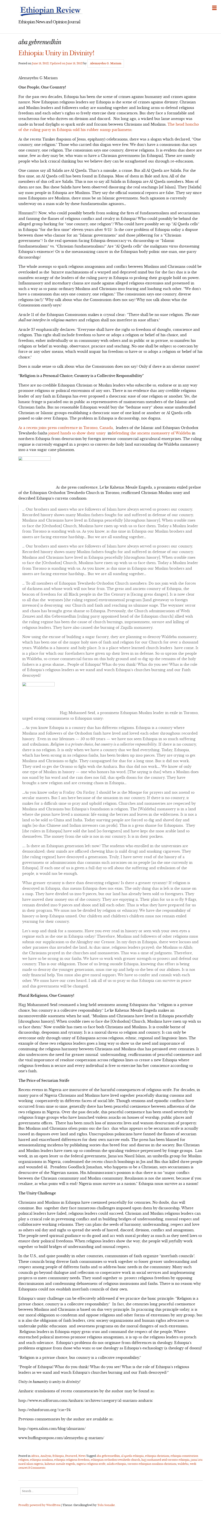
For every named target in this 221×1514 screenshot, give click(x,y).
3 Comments (36, 1467)
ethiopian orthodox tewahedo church (115, 1459)
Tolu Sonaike (106, 1505)
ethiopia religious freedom (72, 1459)
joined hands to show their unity (77, 433)
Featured (71, 1455)
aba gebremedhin (108, 1455)
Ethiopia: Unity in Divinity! (56, 53)
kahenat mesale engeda (60, 1463)
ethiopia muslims (41, 1459)
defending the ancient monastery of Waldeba (151, 433)
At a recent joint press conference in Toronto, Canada (65, 428)
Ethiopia (58, 1455)
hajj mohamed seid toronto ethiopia (165, 1459)
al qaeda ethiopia (132, 1455)
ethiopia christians (157, 1455)
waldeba (183, 1463)
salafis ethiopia (116, 1463)
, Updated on (57, 63)
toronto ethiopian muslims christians (152, 1463)
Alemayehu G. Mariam (105, 63)
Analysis (45, 1455)
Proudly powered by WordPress (39, 1505)
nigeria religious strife (91, 1463)
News (81, 1455)
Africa (35, 1455)
